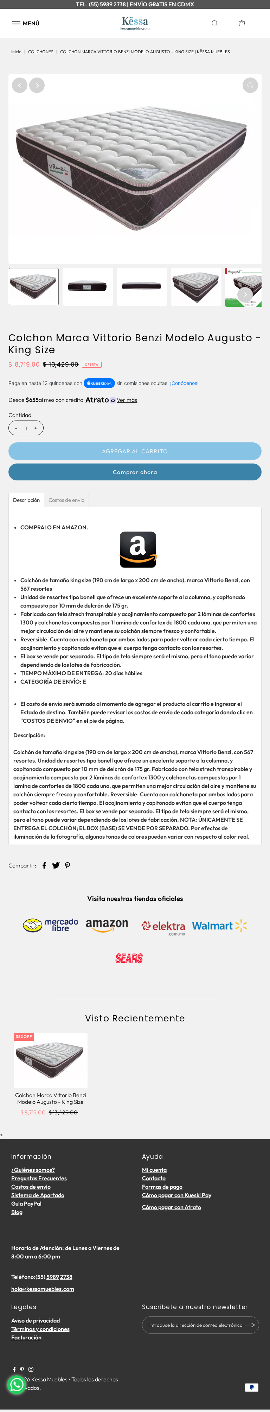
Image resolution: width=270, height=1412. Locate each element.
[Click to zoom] (250, 85)
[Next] (37, 85)
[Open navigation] (16, 23)
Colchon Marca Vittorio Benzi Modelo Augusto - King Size (50, 1098)
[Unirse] (250, 1325)
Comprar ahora (135, 471)
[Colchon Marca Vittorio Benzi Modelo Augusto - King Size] (51, 1060)
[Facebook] (14, 1369)
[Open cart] (242, 23)
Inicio (16, 51)
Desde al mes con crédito (72, 399)
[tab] (26, 500)
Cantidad (19, 414)
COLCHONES (40, 51)
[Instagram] (30, 1369)
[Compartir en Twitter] (56, 864)
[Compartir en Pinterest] (67, 864)
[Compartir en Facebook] (44, 864)
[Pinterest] (22, 1369)
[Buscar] (222, 23)
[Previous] (19, 85)
